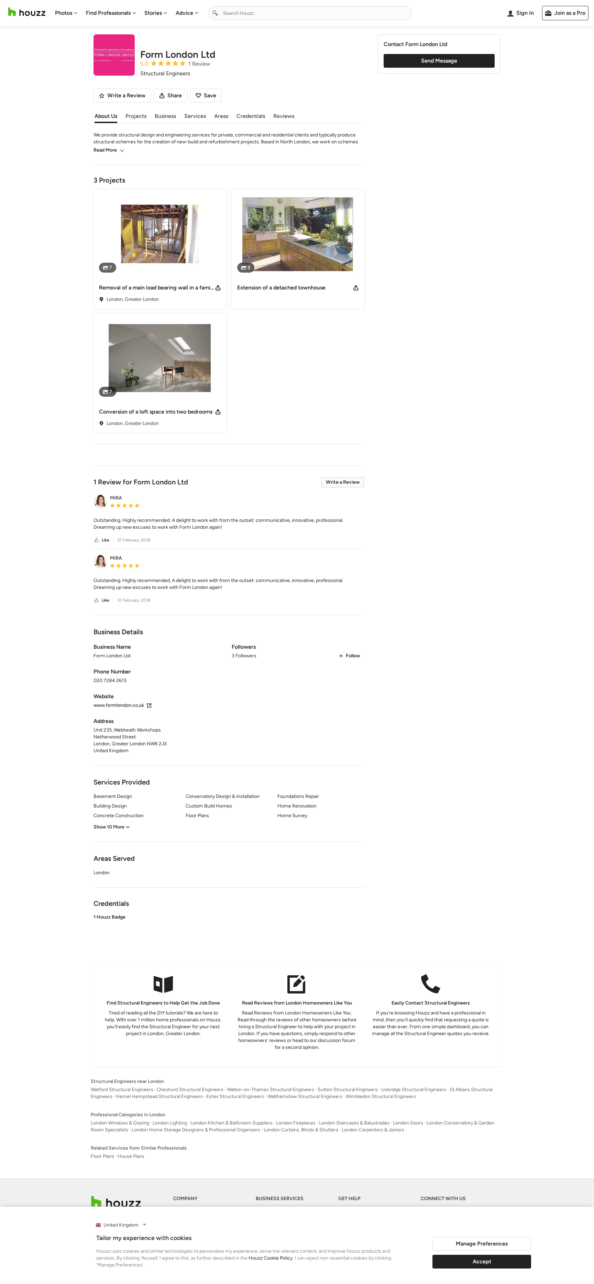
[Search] (215, 13)
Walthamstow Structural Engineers (304, 1096)
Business (165, 116)
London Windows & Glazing (120, 1123)
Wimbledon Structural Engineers (381, 1096)
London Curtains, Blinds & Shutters (301, 1130)
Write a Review (343, 482)
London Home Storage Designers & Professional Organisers (196, 1130)
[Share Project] (218, 288)
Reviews (283, 116)
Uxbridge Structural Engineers (413, 1090)
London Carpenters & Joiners (373, 1130)
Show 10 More (109, 827)
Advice (184, 13)
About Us (106, 116)
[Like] (97, 540)
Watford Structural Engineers (122, 1090)
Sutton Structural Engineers (348, 1090)
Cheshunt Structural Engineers (190, 1090)
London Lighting (170, 1123)
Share (174, 95)
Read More (105, 150)
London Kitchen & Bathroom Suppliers (231, 1123)
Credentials (250, 116)
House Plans (131, 1156)
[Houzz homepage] (27, 12)
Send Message (439, 60)
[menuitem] (66, 13)
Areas (221, 116)
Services (195, 116)
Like (105, 540)
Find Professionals (108, 13)
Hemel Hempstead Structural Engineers (159, 1096)
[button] (229, 524)
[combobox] (310, 13)
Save (210, 95)
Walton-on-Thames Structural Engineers (270, 1090)
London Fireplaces (296, 1123)
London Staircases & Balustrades (354, 1123)
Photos (63, 13)
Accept (482, 1261)
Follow (353, 656)
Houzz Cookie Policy (271, 1258)
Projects (135, 116)
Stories (153, 13)
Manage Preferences (482, 1243)
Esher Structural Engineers (235, 1096)
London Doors (408, 1123)
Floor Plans (102, 1156)
